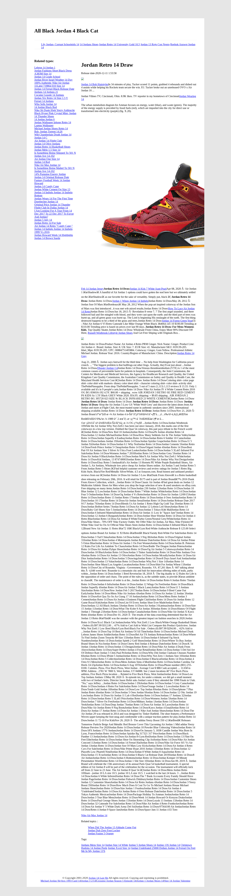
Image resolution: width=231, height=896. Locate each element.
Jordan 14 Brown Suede (47, 238)
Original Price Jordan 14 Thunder (52, 204)
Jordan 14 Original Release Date (51, 177)
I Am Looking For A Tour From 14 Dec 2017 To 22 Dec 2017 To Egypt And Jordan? (54, 213)
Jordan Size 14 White (116, 845)
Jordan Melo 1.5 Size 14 (47, 149)
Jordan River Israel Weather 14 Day (53, 79)
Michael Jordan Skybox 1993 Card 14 (61, 880)
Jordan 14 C (40, 137)
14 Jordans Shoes (89, 44)
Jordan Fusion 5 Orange (101, 833)
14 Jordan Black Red (45, 107)
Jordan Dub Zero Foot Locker (104, 830)
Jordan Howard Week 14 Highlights (53, 235)
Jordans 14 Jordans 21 (46, 92)
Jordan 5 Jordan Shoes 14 (142, 845)
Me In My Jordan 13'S (93, 851)
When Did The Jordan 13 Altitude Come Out (112, 827)
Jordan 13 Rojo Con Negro (155, 44)
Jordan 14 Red (42, 162)
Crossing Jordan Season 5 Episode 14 (116, 880)
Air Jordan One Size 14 (47, 159)
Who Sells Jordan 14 (45, 104)
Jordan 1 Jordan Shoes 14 (150, 880)
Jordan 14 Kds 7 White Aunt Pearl (148, 288)
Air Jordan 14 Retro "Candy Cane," (53, 226)
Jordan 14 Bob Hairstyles (94, 84)
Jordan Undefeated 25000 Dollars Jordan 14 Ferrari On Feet (163, 848)
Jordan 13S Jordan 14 (168, 845)
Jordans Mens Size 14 (93, 845)
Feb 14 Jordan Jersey (92, 288)
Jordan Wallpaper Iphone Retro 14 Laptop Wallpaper (52, 124)
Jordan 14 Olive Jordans (47, 143)
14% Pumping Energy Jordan (50, 174)
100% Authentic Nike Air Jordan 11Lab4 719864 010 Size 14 (51, 84)
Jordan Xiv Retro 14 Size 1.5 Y (51, 98)
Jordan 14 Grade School (47, 76)
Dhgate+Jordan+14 (107, 368)
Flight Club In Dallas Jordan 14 (51, 207)
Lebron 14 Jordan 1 (44, 67)
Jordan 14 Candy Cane (46, 186)
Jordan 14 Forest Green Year (177, 320)
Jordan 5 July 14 (43, 219)
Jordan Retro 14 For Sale (47, 222)
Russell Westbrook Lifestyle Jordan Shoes (110, 332)
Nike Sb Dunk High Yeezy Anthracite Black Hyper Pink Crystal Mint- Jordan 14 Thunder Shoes (55, 113)
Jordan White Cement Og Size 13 (52, 189)
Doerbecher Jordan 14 (46, 201)
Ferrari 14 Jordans (44, 101)
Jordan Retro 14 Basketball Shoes (52, 146)
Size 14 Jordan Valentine (177, 880)
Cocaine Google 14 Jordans (49, 95)
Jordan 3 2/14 (88, 880)
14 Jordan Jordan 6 (44, 119)
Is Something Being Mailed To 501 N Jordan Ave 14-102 (54, 170)
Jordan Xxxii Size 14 (119, 848)
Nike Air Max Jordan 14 (94, 815)
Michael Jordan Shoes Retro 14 (51, 128)
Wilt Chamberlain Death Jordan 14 (52, 134)
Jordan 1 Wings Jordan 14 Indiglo (130, 300)
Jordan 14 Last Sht (98, 878)
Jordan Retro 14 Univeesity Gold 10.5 (119, 44)
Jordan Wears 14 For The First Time (53, 198)
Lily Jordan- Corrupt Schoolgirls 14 (60, 44)
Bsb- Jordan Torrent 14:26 (48, 131)
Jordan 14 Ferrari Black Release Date (54, 88)
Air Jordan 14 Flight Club (48, 140)
